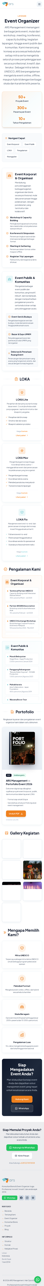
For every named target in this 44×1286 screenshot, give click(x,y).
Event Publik (29, 144)
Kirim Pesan (23, 1155)
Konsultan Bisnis (10, 1222)
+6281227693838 (27, 1163)
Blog (5, 1229)
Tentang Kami (9, 1214)
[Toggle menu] (39, 4)
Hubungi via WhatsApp (24, 1147)
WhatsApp (24, 1108)
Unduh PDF (14, 813)
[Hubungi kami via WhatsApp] (37, 1279)
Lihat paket (21, 435)
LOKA (9, 150)
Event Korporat (13, 144)
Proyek (6, 1226)
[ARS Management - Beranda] (7, 4)
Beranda (6, 1211)
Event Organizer (9, 1218)
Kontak (6, 1245)
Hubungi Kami (22, 1099)
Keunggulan (12, 156)
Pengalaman (22, 150)
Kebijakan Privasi (10, 1249)
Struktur (6, 1241)
